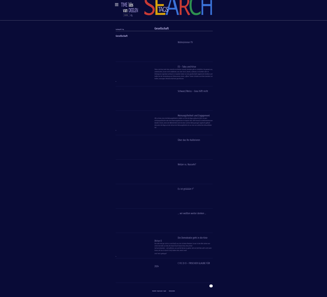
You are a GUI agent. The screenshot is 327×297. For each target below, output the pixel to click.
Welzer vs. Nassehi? (187, 164)
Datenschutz (172, 291)
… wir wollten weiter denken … (192, 213)
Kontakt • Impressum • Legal (159, 291)
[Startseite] (129, 7)
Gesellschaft (122, 35)
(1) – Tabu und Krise (187, 66)
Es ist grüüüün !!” (186, 188)
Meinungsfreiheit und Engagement (194, 115)
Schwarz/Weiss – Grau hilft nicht (193, 91)
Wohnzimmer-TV (185, 42)
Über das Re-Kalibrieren (189, 140)
